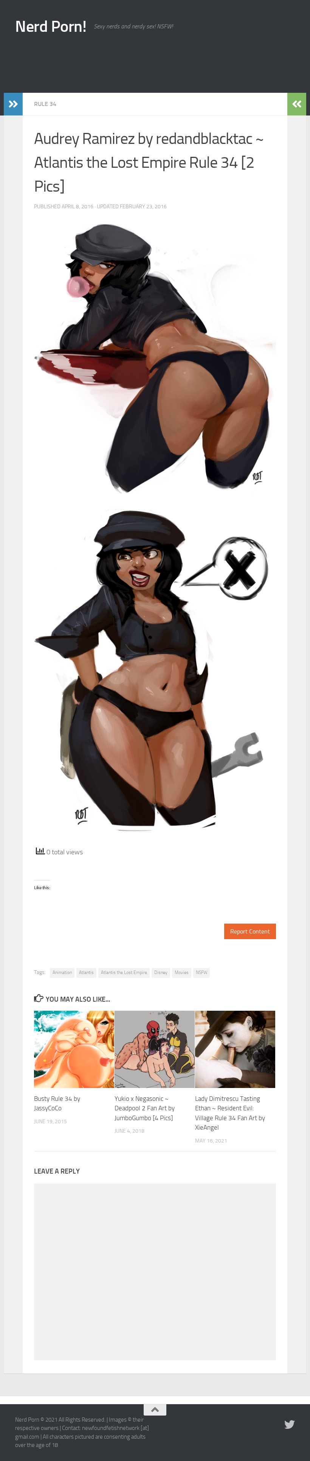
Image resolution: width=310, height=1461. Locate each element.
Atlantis (86, 972)
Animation (62, 972)
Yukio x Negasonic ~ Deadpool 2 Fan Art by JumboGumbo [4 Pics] (145, 1108)
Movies (182, 972)
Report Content (250, 931)
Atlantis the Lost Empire (124, 972)
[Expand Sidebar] (13, 104)
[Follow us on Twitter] (289, 1424)
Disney (160, 972)
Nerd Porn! (50, 26)
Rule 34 (45, 104)
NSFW (201, 972)
